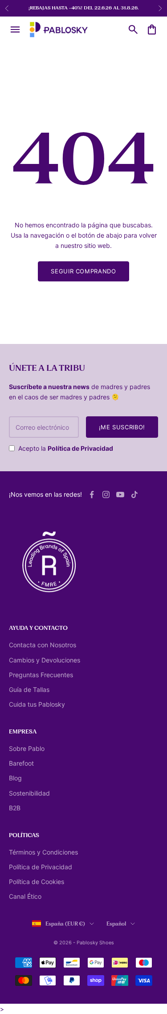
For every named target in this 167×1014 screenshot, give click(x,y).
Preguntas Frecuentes (41, 675)
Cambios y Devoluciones (44, 660)
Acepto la (65, 448)
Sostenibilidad (29, 793)
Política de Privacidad (80, 448)
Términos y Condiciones (43, 852)
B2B (14, 808)
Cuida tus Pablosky (37, 704)
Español (116, 924)
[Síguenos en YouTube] (120, 494)
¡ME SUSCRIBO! (122, 427)
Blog (15, 778)
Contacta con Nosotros (42, 645)
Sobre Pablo (27, 748)
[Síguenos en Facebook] (91, 494)
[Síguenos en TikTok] (134, 494)
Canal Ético (25, 896)
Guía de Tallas (29, 689)
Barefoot (21, 763)
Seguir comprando (83, 271)
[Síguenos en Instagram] (106, 494)
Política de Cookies (36, 881)
